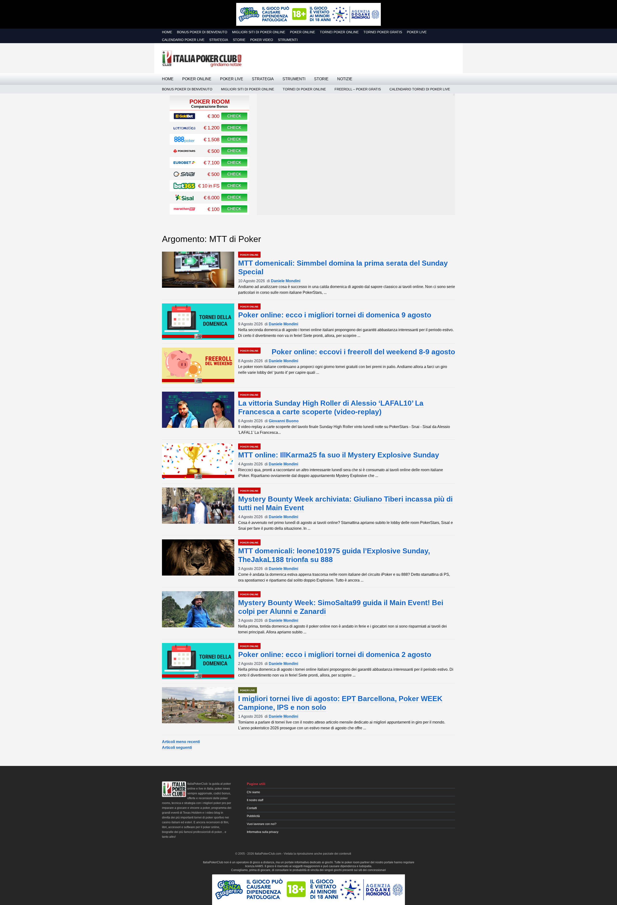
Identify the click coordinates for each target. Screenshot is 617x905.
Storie (239, 40)
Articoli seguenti (177, 747)
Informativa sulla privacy (262, 832)
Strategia (218, 40)
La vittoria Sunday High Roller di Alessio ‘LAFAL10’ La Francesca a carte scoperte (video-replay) (330, 407)
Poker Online (302, 32)
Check (234, 116)
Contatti (252, 808)
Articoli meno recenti (181, 742)
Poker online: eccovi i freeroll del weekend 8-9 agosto (363, 352)
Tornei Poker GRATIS (382, 32)
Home (167, 32)
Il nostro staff (255, 800)
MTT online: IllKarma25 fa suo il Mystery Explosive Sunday (338, 455)
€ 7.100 (211, 162)
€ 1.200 (211, 127)
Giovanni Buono (284, 421)
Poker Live (417, 32)
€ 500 (213, 151)
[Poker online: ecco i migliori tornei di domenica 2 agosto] (198, 661)
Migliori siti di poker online (258, 32)
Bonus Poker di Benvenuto (202, 32)
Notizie (344, 79)
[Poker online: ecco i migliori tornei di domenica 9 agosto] (198, 321)
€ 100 (213, 209)
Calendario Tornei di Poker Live (419, 89)
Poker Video (261, 40)
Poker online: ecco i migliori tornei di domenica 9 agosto (334, 315)
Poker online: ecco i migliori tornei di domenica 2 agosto (334, 654)
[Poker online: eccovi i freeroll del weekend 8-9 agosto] (198, 366)
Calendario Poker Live (183, 40)
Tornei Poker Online (339, 32)
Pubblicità (253, 816)
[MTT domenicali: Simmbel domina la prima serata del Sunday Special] (198, 270)
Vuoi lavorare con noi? (261, 824)
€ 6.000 (211, 197)
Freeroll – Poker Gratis (358, 89)
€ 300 (213, 116)
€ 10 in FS (208, 185)
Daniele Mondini (285, 281)
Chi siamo (253, 792)
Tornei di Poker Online (304, 89)
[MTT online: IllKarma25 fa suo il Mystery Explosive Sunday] (198, 461)
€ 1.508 (211, 139)
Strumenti (288, 40)
